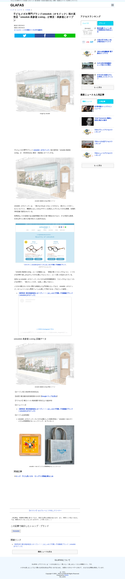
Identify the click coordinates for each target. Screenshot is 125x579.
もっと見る (98, 87)
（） (28, 30)
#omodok (16, 531)
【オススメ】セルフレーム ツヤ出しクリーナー (45, 510)
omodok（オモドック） (41, 150)
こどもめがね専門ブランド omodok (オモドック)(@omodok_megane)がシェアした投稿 (47, 332)
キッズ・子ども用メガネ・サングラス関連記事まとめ (34, 476)
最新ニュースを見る (45, 552)
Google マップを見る (49, 396)
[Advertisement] (45, 54)
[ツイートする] (24, 36)
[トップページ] (17, 6)
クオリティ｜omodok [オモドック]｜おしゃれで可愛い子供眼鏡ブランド (45, 264)
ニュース (86, 23)
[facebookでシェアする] (45, 36)
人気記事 (102, 101)
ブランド (102, 23)
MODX (66, 575)
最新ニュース (87, 101)
